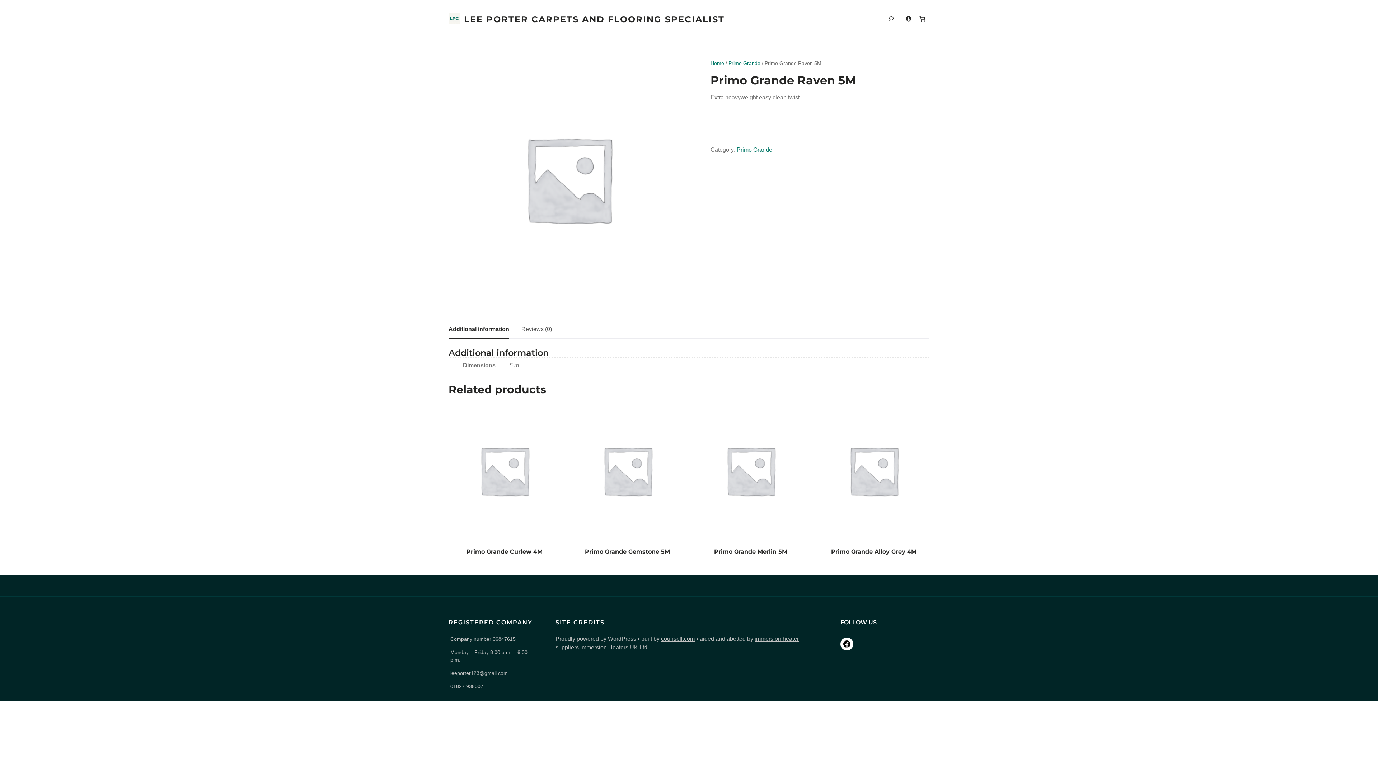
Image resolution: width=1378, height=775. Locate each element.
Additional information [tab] (479, 329)
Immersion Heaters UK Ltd (613, 647)
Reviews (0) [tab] (536, 329)
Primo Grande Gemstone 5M (627, 551)
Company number (483, 639)
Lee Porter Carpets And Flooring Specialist (594, 19)
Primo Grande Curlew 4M (505, 551)
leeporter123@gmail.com (479, 673)
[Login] (908, 18)
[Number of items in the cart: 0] (922, 18)
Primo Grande (744, 63)
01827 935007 (466, 686)
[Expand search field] (891, 18)
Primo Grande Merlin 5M (750, 551)
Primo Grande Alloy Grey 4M (874, 551)
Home (717, 63)
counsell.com (678, 639)
